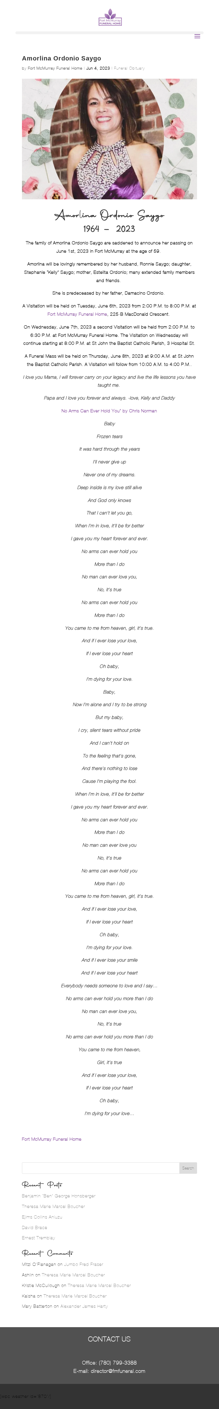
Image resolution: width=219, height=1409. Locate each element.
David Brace (34, 1227)
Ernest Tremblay (38, 1237)
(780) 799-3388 (118, 1363)
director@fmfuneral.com (118, 1371)
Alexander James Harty (84, 1306)
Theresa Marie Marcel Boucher (53, 1206)
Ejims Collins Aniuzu (42, 1217)
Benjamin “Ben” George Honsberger (59, 1195)
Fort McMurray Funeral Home (55, 68)
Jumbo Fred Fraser (83, 1264)
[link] (109, 410)
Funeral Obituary (129, 68)
